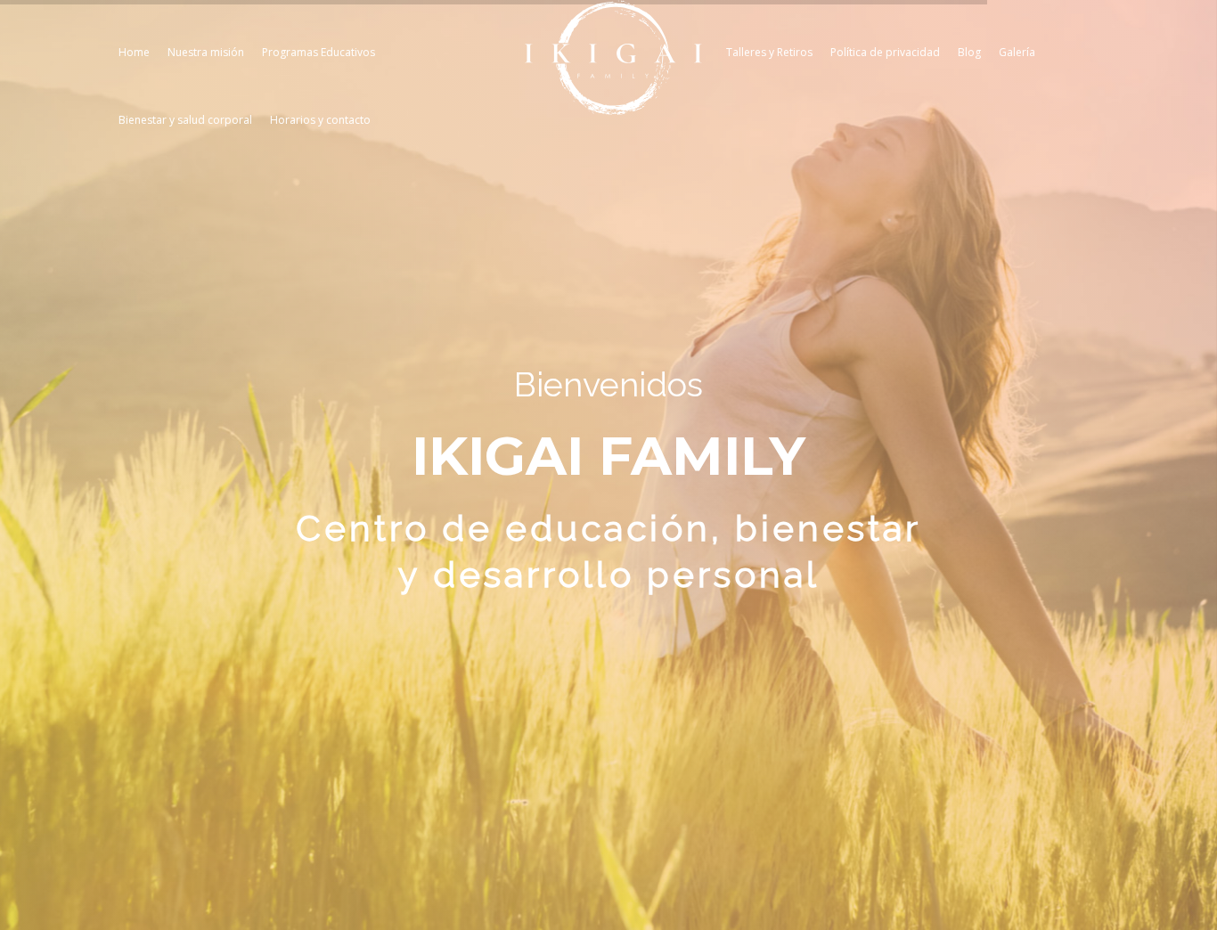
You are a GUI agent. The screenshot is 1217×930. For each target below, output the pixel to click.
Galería (1017, 52)
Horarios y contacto (320, 119)
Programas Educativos (318, 52)
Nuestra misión (205, 52)
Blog (969, 52)
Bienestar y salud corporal (185, 119)
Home (134, 52)
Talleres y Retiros (769, 52)
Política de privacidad (885, 52)
